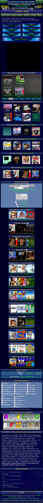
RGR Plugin (23, 206)
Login (26, 11)
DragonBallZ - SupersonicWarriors (20, 290)
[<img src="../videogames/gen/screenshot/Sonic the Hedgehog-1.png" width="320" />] (21, 366)
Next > (30, 373)
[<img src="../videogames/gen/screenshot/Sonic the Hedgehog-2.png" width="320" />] (30, 366)
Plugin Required (28, 220)
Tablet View (23, 498)
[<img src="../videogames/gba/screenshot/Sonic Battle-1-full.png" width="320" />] (21, 339)
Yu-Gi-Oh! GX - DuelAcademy (20, 210)
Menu (4, 1)
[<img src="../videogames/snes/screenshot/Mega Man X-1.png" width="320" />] (21, 259)
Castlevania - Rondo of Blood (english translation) (25, 98)
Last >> (38, 373)
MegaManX (20, 250)
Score (16, 99)
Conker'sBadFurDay (20, 236)
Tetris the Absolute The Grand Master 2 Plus (25, 86)
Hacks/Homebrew (23, 202)
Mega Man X (11, 96)
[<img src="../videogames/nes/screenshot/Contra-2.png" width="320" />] (30, 326)
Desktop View (7, 498)
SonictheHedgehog (20, 357)
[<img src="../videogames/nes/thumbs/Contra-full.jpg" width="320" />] (13, 326)
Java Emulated (23, 204)
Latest (11, 99)
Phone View (15, 498)
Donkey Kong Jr (37, 96)
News (39, 99)
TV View (30, 498)
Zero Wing (11, 85)
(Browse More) (30, 125)
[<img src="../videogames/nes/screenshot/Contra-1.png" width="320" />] (21, 326)
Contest (21, 99)
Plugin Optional (28, 233)
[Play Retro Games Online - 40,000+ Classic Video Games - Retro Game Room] (21, 9)
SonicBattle (20, 330)
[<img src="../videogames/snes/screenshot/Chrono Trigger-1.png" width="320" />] (21, 232)
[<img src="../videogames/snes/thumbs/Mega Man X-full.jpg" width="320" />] (13, 259)
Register (19, 11)
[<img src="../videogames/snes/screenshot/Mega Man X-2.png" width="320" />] (30, 259)
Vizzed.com (15, 2)
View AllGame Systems (36, 116)
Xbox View (36, 498)
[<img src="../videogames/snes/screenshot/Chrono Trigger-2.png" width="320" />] (30, 232)
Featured (5, 99)
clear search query (27, 377)
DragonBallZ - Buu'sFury (20, 276)
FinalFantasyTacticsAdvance (20, 343)
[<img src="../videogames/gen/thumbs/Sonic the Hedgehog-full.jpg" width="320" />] (13, 366)
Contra (20, 317)
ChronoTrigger (20, 223)
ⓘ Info (39, 1)
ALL (27, 191)
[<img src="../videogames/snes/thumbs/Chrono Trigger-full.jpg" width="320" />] (13, 232)
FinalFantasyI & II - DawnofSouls (20, 303)
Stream (27, 99)
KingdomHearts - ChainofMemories (20, 263)
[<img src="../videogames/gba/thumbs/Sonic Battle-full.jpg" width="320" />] (13, 339)
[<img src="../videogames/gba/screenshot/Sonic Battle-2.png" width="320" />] (30, 339)
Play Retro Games (28, 2)
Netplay (33, 99)
